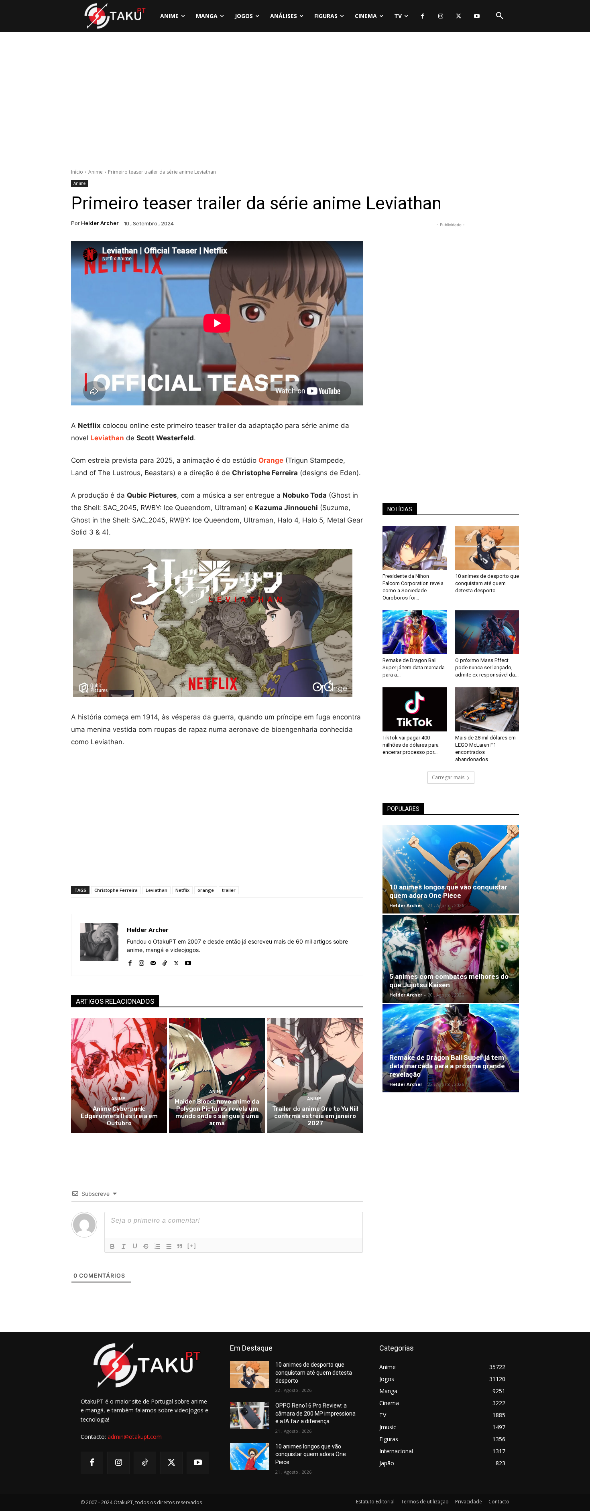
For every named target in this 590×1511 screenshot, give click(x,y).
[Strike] (146, 1246)
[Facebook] (422, 16)
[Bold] (112, 1246)
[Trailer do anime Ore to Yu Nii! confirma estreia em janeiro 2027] (315, 1075)
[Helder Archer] (99, 945)
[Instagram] (440, 16)
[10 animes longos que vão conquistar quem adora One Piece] (450, 869)
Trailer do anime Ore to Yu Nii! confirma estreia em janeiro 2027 (315, 1116)
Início (77, 171)
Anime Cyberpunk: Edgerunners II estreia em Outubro (119, 1116)
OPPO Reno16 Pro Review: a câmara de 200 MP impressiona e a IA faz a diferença (315, 1413)
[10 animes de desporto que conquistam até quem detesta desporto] (487, 548)
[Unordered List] (168, 1246)
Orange (270, 460)
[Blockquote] (179, 1246)
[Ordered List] (157, 1246)
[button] (500, 16)
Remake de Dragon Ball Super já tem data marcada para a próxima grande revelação (447, 1065)
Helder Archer (100, 223)
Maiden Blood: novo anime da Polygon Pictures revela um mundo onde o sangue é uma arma (217, 1112)
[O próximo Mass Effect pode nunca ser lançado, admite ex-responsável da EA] (487, 632)
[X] (459, 16)
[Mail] (153, 961)
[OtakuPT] (114, 15)
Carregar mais (448, 777)
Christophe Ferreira (116, 890)
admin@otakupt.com (135, 1436)
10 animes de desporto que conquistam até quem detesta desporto (487, 583)
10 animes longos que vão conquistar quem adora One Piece (448, 891)
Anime (95, 171)
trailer (229, 890)
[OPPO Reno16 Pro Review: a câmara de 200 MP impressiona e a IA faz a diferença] (249, 1415)
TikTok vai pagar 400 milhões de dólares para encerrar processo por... (410, 745)
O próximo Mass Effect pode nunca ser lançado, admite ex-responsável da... (487, 667)
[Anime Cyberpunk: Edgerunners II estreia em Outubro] (119, 1075)
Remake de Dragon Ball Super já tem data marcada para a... (413, 667)
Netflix (182, 890)
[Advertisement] (295, 102)
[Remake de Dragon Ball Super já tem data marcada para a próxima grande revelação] (414, 632)
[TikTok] (165, 961)
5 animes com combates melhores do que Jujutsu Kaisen (449, 980)
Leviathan (156, 890)
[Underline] (134, 1246)
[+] (191, 1246)
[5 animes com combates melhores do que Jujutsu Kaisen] (450, 959)
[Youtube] (477, 16)
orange (205, 890)
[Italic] (123, 1246)
